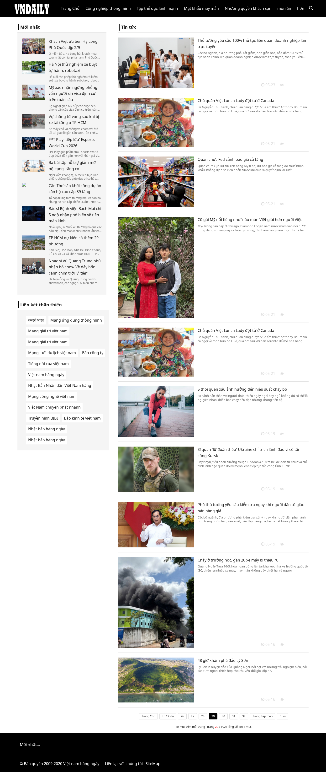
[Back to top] (320, 766)
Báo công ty (92, 352)
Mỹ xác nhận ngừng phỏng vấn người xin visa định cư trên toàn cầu (73, 93)
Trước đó (168, 716)
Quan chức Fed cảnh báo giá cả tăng (230, 159)
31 (233, 716)
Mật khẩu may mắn (201, 8)
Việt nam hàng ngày (46, 374)
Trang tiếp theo (262, 716)
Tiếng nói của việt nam (48, 363)
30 (223, 716)
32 (244, 716)
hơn (300, 8)
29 (213, 716)
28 (203, 716)
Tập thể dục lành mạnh (157, 8)
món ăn (284, 8)
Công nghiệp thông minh (108, 8)
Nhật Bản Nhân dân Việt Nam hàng (59, 385)
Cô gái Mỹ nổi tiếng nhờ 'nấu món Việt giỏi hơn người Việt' (250, 219)
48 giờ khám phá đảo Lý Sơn (223, 660)
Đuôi (282, 716)
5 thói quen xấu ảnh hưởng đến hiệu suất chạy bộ (242, 389)
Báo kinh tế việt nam (82, 418)
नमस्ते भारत (36, 320)
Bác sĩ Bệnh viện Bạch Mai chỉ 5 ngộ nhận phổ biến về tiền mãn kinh (75, 214)
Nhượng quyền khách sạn (248, 8)
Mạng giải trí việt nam (48, 331)
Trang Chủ (70, 8)
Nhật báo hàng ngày (46, 429)
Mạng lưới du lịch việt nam (52, 352)
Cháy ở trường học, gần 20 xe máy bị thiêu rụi (238, 560)
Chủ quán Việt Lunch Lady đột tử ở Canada (236, 100)
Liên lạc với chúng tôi (124, 763)
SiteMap (153, 763)
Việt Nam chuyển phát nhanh (54, 407)
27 (192, 716)
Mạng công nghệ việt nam (51, 396)
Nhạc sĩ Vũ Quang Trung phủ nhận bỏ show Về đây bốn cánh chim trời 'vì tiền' (75, 267)
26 (182, 716)
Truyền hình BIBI (43, 418)
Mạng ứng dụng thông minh (76, 320)
